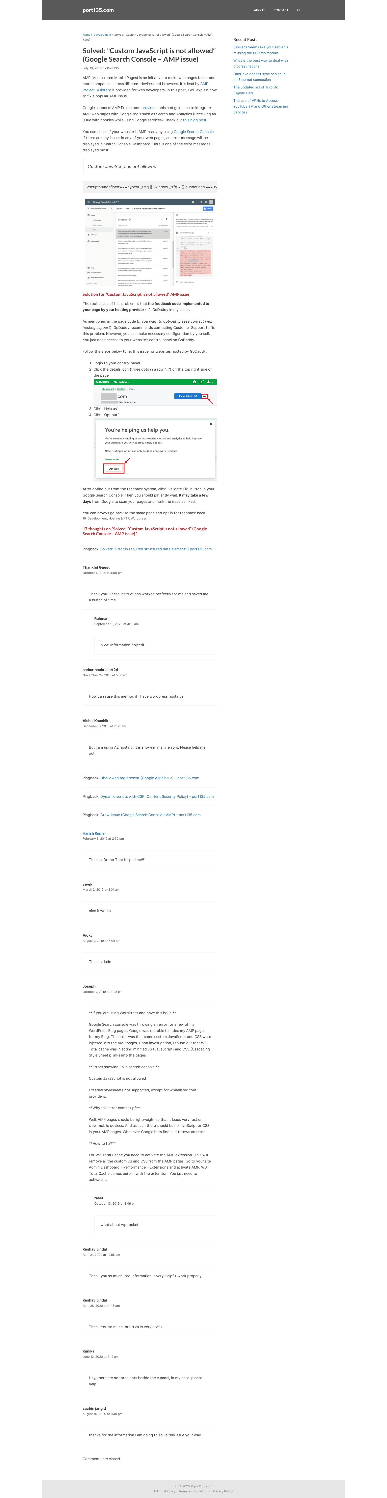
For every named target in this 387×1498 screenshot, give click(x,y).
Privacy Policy (223, 1491)
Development (102, 34)
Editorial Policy (164, 1491)
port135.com (98, 10)
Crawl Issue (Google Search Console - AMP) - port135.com (150, 815)
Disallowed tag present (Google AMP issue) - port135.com (149, 778)
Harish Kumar (94, 833)
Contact (281, 10)
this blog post (194, 120)
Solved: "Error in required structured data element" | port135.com (156, 549)
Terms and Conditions (194, 1491)
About (259, 10)
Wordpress (139, 518)
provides (148, 108)
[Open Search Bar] (298, 10)
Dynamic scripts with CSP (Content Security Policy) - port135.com (157, 796)
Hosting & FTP (119, 518)
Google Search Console (194, 132)
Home (86, 34)
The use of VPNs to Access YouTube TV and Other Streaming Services (260, 106)
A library (104, 90)
